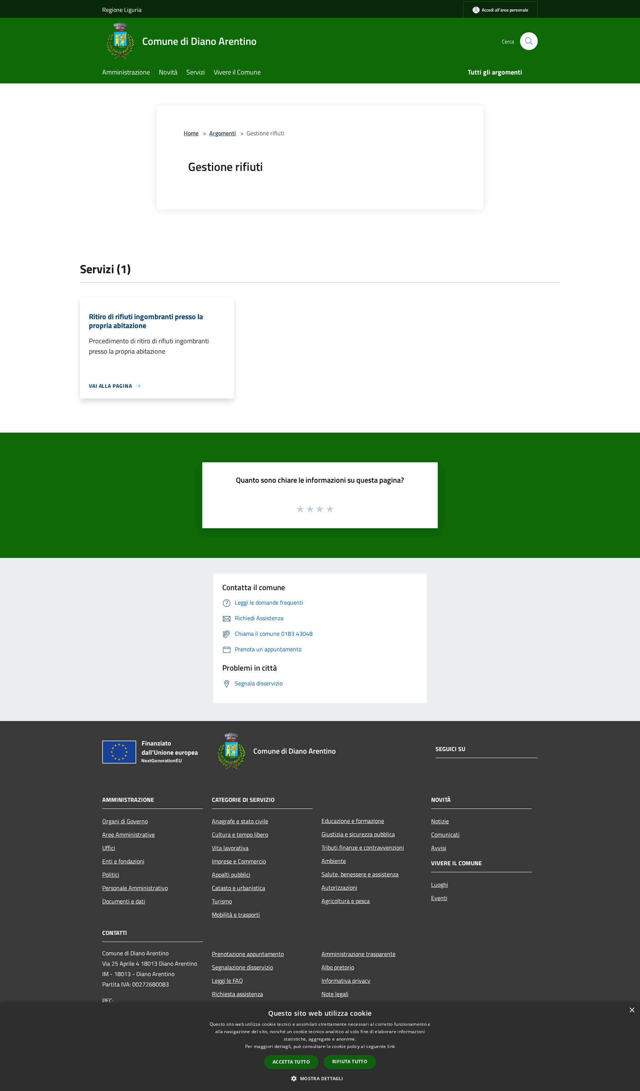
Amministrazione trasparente (358, 953)
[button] (320, 1078)
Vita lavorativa (230, 847)
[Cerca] (529, 41)
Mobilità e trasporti (236, 914)
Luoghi (439, 884)
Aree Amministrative (128, 834)
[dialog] (320, 1046)
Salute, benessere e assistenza (360, 874)
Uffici (108, 847)
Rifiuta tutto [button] (349, 1061)
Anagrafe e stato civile (240, 821)
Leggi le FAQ (227, 980)
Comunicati (445, 834)
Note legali (335, 993)
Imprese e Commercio (239, 861)
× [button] (631, 1010)
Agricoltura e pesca (345, 900)
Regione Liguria (121, 9)
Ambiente (333, 860)
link (391, 1046)
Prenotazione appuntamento (248, 953)
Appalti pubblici (231, 874)
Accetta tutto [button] (291, 1062)
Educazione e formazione (352, 820)
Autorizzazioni (339, 887)
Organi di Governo (125, 821)
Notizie (440, 821)
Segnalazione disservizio (242, 967)
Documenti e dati (123, 901)
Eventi (439, 897)
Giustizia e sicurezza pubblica (358, 834)
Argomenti (222, 133)
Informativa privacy (345, 980)
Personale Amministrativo (135, 887)
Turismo (222, 901)
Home (191, 133)
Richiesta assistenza (237, 993)
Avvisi (438, 847)
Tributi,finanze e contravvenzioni (362, 847)
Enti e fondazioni (123, 861)
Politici (110, 874)
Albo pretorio (337, 967)
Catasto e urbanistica (238, 887)
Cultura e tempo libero (240, 834)
